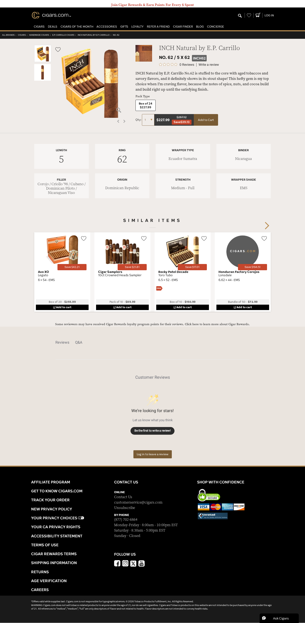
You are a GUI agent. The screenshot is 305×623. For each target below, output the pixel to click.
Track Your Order (50, 499)
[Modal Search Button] (240, 16)
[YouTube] (141, 564)
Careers (40, 589)
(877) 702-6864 (125, 519)
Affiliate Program (50, 481)
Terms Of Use (45, 544)
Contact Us (123, 497)
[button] (39, 26)
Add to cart (63, 307)
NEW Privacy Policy (51, 508)
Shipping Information (54, 562)
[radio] (145, 105)
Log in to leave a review (152, 454)
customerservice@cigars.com (138, 502)
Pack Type (142, 96)
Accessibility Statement (56, 535)
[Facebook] (117, 564)
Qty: (138, 120)
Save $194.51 (252, 267)
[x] (133, 563)
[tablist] (152, 342)
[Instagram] (125, 564)
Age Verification (49, 580)
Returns (40, 571)
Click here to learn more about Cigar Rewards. (217, 324)
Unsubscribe (124, 507)
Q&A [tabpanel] (78, 342)
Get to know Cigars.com (57, 490)
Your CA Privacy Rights (55, 526)
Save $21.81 (132, 267)
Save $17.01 (192, 267)
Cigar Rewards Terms (54, 553)
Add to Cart (206, 120)
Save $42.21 (72, 267)
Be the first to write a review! (152, 430)
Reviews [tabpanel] (62, 342)
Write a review (209, 65)
